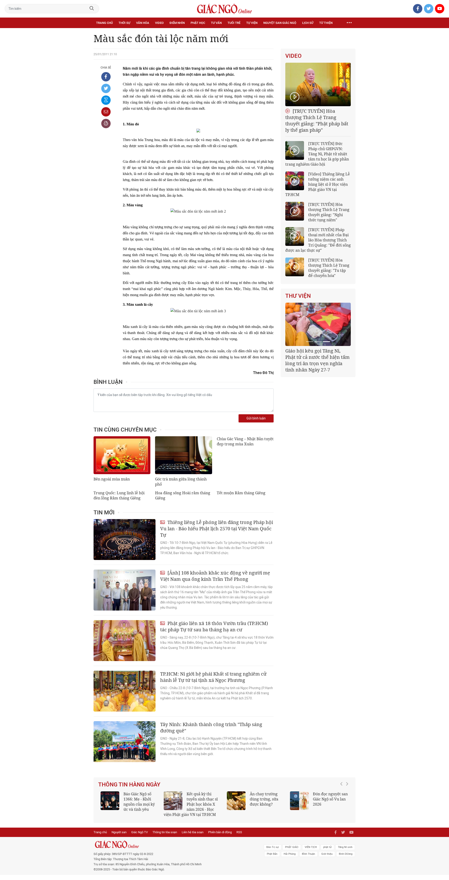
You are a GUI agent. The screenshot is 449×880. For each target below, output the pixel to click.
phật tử (327, 847)
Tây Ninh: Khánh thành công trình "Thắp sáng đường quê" (211, 727)
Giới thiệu (327, 853)
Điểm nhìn (177, 23)
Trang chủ (104, 23)
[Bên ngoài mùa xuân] (122, 455)
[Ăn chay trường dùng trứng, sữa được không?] (236, 800)
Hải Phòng (290, 853)
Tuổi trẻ (234, 23)
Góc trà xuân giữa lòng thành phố (181, 481)
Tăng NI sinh (345, 847)
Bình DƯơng (345, 853)
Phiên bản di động (220, 832)
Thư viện (298, 295)
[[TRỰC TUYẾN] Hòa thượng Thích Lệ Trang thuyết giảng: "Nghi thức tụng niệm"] (294, 211)
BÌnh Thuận (308, 853)
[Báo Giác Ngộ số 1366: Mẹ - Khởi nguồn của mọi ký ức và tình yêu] (110, 800)
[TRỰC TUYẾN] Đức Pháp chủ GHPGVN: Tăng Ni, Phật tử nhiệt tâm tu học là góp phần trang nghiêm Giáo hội (317, 154)
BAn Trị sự (272, 847)
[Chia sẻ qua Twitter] (106, 88)
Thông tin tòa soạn (164, 832)
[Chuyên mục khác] (349, 23)
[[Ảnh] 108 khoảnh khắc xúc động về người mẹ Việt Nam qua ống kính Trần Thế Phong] (125, 590)
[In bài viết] (106, 123)
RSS (239, 832)
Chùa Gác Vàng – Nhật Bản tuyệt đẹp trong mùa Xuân (245, 441)
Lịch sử (307, 23)
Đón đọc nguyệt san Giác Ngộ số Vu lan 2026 (330, 799)
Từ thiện (326, 23)
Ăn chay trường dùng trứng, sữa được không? (264, 799)
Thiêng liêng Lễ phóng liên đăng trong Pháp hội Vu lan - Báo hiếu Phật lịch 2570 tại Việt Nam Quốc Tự (216, 528)
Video (159, 23)
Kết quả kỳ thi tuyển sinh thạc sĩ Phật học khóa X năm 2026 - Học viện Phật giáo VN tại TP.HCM (191, 804)
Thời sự (124, 23)
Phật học (198, 23)
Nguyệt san (119, 832)
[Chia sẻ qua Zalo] (106, 100)
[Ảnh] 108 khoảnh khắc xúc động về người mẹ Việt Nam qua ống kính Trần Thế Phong (215, 576)
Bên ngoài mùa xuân (112, 479)
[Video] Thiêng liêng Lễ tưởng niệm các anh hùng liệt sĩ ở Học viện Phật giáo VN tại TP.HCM (317, 184)
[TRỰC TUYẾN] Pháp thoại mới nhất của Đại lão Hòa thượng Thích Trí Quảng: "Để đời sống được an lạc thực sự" (318, 240)
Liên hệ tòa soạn (192, 832)
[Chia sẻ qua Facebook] (106, 76)
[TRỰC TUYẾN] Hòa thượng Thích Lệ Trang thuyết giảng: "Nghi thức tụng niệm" (328, 212)
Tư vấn (216, 23)
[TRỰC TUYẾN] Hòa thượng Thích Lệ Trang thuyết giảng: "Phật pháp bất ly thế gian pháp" (316, 120)
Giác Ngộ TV (139, 832)
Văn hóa (142, 23)
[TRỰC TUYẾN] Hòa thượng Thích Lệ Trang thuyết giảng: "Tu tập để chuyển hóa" (328, 268)
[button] (342, 802)
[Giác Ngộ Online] (172, 844)
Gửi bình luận (256, 418)
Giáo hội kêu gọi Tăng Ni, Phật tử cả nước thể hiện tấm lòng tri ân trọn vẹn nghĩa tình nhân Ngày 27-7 (317, 360)
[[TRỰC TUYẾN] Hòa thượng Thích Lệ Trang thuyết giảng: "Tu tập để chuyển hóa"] (294, 267)
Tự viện (251, 23)
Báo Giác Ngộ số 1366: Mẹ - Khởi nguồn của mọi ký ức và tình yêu (139, 801)
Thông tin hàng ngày (129, 784)
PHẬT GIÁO (291, 847)
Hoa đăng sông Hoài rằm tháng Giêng (182, 495)
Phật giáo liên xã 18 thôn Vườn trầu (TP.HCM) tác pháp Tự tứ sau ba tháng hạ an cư (214, 626)
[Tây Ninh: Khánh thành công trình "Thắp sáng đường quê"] (125, 741)
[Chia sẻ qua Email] (106, 111)
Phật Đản (272, 853)
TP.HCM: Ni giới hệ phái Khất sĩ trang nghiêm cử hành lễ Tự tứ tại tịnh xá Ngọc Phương (213, 677)
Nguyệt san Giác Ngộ (279, 23)
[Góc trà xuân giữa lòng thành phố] (183, 455)
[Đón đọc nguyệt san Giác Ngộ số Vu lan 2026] (299, 800)
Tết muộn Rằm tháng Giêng (241, 492)
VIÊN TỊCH (311, 847)
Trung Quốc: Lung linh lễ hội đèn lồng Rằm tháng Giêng (119, 495)
